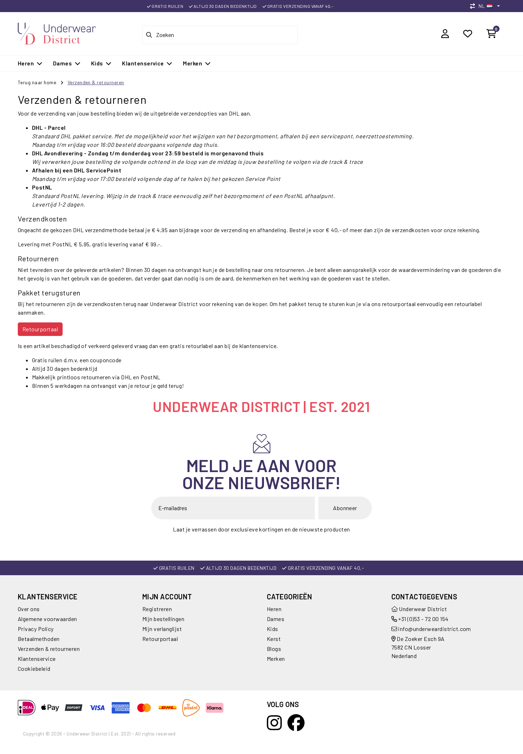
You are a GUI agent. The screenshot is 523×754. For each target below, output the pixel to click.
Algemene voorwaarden (47, 618)
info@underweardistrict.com (434, 628)
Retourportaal (40, 329)
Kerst (274, 638)
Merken (276, 658)
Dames (275, 618)
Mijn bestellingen (163, 618)
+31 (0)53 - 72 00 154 (423, 618)
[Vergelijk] (474, 5)
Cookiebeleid (34, 668)
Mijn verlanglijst (162, 628)
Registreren (157, 608)
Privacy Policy (36, 628)
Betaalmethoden (39, 638)
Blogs (274, 648)
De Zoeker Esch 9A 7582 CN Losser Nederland (418, 647)
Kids (272, 628)
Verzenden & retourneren (96, 82)
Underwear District (422, 608)
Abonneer (345, 507)
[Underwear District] (57, 32)
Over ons (29, 608)
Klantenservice (37, 658)
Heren (274, 608)
